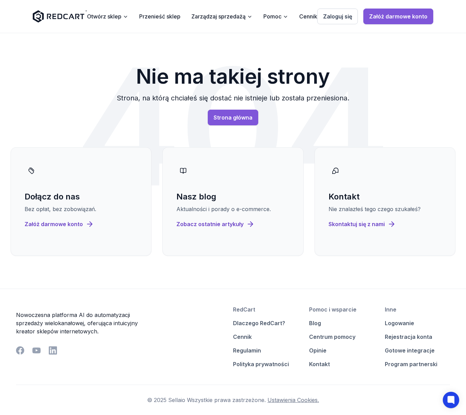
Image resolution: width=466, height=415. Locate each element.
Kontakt (319, 364)
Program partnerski (411, 364)
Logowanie (399, 323)
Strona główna (233, 117)
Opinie (317, 350)
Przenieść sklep (159, 16)
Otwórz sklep (104, 16)
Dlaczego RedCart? (259, 323)
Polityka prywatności (261, 364)
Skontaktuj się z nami (357, 224)
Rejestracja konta (408, 336)
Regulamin (247, 350)
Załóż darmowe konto (398, 16)
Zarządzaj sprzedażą (218, 16)
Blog (315, 323)
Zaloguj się (337, 16)
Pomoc (272, 16)
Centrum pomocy (332, 336)
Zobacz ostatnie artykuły (210, 224)
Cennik (308, 16)
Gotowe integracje (410, 350)
